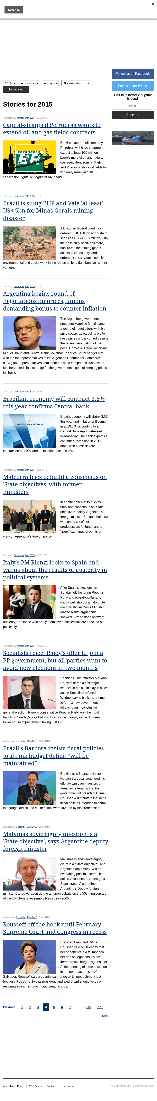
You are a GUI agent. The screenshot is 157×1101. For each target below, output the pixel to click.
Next (105, 1015)
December (19, 118)
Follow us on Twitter (132, 86)
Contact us (52, 1086)
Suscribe (132, 115)
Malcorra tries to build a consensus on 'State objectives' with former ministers (55, 484)
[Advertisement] (56, 52)
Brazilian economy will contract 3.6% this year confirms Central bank (54, 402)
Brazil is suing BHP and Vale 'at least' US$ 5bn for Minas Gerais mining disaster (53, 211)
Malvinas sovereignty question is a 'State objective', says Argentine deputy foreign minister (55, 841)
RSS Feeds (35, 1086)
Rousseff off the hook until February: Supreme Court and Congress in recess (55, 928)
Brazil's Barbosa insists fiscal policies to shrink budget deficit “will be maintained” (53, 756)
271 (100, 1007)
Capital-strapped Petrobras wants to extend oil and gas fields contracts (52, 128)
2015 (32, 118)
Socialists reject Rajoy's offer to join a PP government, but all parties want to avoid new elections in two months (55, 660)
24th (27, 118)
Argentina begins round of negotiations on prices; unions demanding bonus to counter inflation (54, 301)
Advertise (68, 1086)
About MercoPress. (13, 1086)
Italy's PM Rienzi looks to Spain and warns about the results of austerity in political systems (55, 570)
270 (88, 1007)
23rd (29, 741)
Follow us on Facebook (133, 73)
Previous (9, 1007)
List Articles (16, 89)
